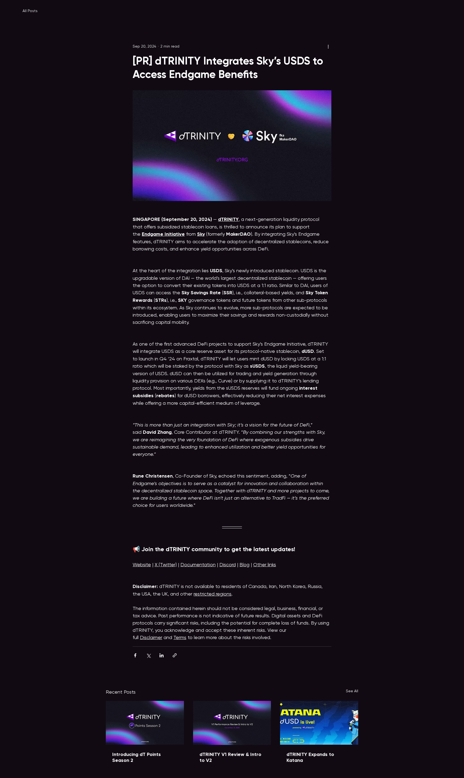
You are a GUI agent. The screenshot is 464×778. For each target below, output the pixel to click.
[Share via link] (174, 655)
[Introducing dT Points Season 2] (145, 723)
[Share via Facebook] (135, 655)
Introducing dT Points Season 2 (136, 757)
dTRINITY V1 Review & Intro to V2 (230, 757)
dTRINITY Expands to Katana (310, 757)
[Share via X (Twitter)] (148, 655)
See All (352, 691)
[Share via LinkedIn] (161, 655)
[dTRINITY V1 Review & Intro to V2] (232, 723)
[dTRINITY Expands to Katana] (319, 723)
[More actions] (328, 46)
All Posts (30, 11)
